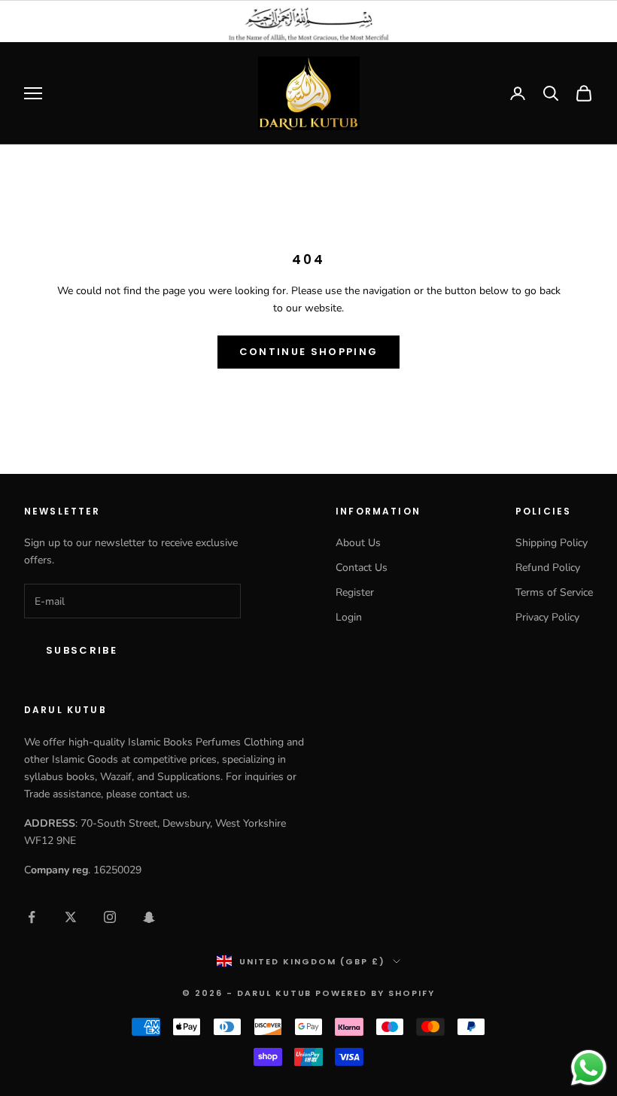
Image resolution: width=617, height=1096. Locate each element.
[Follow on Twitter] (70, 916)
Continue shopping (308, 352)
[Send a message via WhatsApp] (588, 1067)
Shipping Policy (551, 543)
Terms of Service (554, 592)
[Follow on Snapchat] (149, 916)
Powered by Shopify (375, 993)
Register (355, 592)
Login (349, 617)
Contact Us (362, 567)
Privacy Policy (547, 617)
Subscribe (81, 650)
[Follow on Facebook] (31, 916)
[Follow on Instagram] (109, 916)
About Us (358, 543)
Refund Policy (547, 567)
